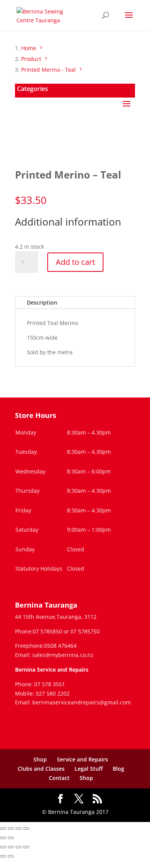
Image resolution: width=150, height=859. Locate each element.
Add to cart (75, 262)
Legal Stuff (89, 768)
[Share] (18, 828)
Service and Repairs (82, 759)
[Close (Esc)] (26, 828)
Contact (59, 778)
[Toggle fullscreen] (11, 828)
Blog (118, 768)
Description (42, 302)
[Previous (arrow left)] (3, 838)
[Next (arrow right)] (11, 838)
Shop (40, 759)
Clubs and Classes (41, 768)
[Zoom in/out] (3, 828)
